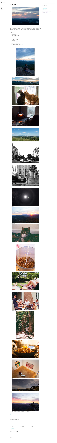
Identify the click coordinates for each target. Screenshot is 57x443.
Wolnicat (3, 2)
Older (10, 414)
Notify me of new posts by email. (14, 431)
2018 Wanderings (45, 9)
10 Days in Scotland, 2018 (45, 12)
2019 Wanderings (45, 8)
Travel (10, 3)
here (21, 44)
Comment (12, 413)
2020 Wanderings (15, 4)
